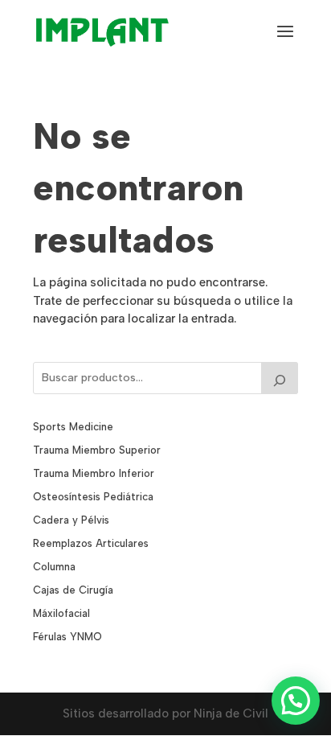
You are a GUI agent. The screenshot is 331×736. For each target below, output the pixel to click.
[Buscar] (279, 378)
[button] (296, 700)
